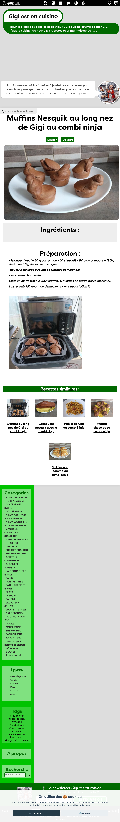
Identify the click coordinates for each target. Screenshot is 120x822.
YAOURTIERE (13, 637)
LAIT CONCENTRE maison (15, 573)
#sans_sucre (17, 737)
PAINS (9, 578)
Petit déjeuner (18, 676)
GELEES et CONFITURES (11, 559)
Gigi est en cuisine (33, 16)
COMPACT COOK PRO (14, 618)
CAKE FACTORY (14, 613)
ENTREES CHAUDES (17, 550)
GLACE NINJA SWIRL (13, 506)
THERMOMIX (13, 630)
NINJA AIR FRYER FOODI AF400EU (15, 516)
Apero (13, 693)
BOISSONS (12, 543)
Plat (12, 686)
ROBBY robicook (15, 500)
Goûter (14, 679)
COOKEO (11, 623)
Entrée (14, 683)
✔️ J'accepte (36, 813)
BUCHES (10, 651)
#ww (26, 740)
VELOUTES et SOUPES (12, 604)
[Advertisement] (60, 57)
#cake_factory (16, 718)
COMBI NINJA (14, 511)
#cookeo (17, 721)
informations (13, 648)
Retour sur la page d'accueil (20, 111)
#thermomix (17, 715)
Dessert (14, 690)
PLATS (9, 592)
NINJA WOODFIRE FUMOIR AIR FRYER (15, 523)
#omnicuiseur (17, 728)
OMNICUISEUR (14, 634)
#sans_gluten (17, 734)
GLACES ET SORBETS (11, 566)
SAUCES (10, 599)
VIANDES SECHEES (16, 609)
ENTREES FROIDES (16, 553)
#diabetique (17, 724)
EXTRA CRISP (13, 627)
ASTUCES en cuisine (17, 539)
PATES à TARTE (14, 581)
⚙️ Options (84, 813)
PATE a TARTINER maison (14, 587)
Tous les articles (14, 655)
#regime (17, 731)
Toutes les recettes (16, 497)
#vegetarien (12, 740)
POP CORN (12, 595)
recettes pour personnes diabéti (14, 643)
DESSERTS (11, 546)
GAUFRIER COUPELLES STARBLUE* (11, 532)
